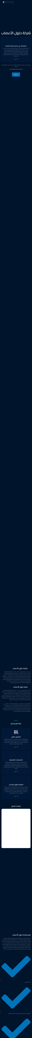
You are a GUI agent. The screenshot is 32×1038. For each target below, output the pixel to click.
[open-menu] (29, 3)
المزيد (15, 59)
